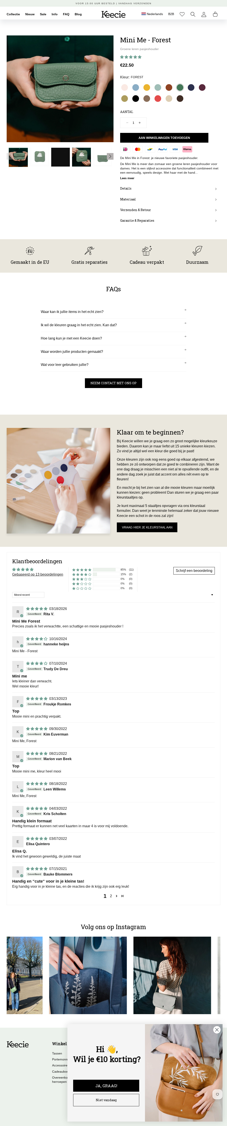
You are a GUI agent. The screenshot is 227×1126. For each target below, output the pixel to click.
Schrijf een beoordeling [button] (194, 571)
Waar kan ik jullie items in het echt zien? (72, 312)
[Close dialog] (217, 1030)
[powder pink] (124, 87)
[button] (193, 14)
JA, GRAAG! (106, 1085)
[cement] (169, 98)
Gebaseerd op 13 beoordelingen (37, 574)
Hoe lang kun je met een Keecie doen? (71, 338)
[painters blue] (135, 87)
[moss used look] (146, 98)
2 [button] (111, 896)
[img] (37, 609)
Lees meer (127, 178)
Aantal (126, 112)
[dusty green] (158, 87)
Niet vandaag (106, 1100)
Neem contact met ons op (113, 383)
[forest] (180, 87)
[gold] (124, 98)
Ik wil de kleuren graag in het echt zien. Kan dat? (79, 325)
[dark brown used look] (180, 98)
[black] (135, 98)
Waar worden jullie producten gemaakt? (72, 351)
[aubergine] (202, 87)
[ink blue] (191, 87)
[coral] (158, 98)
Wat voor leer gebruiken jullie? (64, 365)
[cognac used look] (169, 87)
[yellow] (146, 87)
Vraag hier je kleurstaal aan (147, 527)
